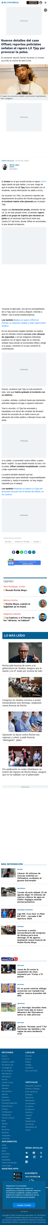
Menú (4, 1127)
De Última (6, 1154)
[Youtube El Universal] (26, 1157)
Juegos (28, 1118)
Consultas (6, 1138)
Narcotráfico (7, 1091)
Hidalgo (28, 1065)
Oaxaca (28, 1059)
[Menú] (45, 2)
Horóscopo (29, 1124)
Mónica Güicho (10, 600)
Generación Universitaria (30, 1102)
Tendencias (6, 1115)
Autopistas (6, 1135)
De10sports (29, 1109)
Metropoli (5, 1085)
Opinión (8, 581)
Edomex (28, 1056)
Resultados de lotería (31, 1128)
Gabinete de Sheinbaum (7, 1075)
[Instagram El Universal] (34, 1157)
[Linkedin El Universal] (26, 1162)
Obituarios (29, 1097)
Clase (4, 1145)
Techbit (5, 1124)
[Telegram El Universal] (26, 1153)
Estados (5, 1088)
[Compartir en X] (17, 552)
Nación (4, 1056)
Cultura (5, 1109)
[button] (33, 2)
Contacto (24, 1211)
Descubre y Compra (33, 1086)
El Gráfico (29, 1106)
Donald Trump (7, 1082)
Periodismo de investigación (7, 1066)
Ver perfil (13, 169)
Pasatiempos (30, 1121)
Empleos (28, 1094)
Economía (6, 1100)
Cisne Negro (6, 1166)
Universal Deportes (9, 1103)
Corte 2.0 (5, 1059)
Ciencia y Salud (8, 1118)
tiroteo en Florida (22, 541)
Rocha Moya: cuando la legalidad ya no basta (16, 605)
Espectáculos (8, 161)
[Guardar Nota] (33, 552)
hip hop (8, 541)
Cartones (5, 1097)
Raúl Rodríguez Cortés (14, 586)
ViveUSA (28, 1115)
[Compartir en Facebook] (13, 552)
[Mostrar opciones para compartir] (45, 10)
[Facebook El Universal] (34, 1153)
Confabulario (7, 1112)
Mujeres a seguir (8, 1062)
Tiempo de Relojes (9, 1163)
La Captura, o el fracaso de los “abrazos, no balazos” (18, 619)
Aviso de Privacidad (27, 1197)
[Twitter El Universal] (41, 1153)
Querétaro (29, 1068)
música (36, 541)
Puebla (28, 1062)
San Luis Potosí (31, 1071)
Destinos (5, 1132)
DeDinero (29, 1112)
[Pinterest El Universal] (41, 1157)
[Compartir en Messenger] (25, 552)
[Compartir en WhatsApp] (21, 552)
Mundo (4, 1079)
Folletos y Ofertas (32, 1089)
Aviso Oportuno (31, 1092)
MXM (4, 1121)
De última (5, 1129)
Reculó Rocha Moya (16, 590)
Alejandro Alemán (12, 614)
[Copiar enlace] (29, 552)
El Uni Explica (7, 1071)
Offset (43, 181)
